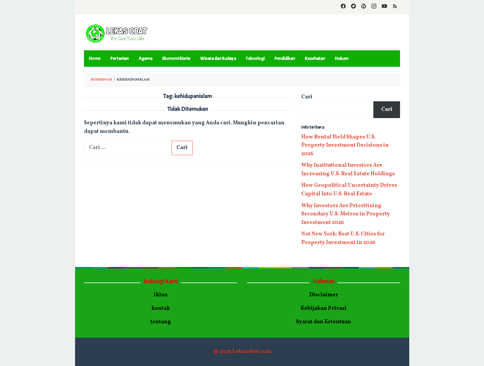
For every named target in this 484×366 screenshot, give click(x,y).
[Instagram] (374, 7)
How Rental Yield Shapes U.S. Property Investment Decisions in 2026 (345, 146)
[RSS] (395, 7)
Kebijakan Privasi (324, 308)
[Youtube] (384, 7)
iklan (161, 295)
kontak (160, 308)
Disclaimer (323, 295)
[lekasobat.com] (117, 33)
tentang (160, 322)
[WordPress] (364, 7)
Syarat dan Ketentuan (323, 322)
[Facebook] (343, 7)
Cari (306, 97)
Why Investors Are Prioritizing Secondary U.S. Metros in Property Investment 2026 (345, 214)
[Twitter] (353, 7)
